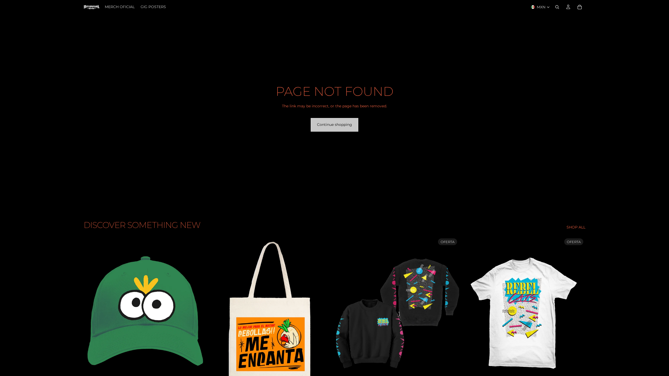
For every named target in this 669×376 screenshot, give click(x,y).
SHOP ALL (576, 227)
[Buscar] (557, 7)
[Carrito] (579, 7)
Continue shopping (334, 124)
